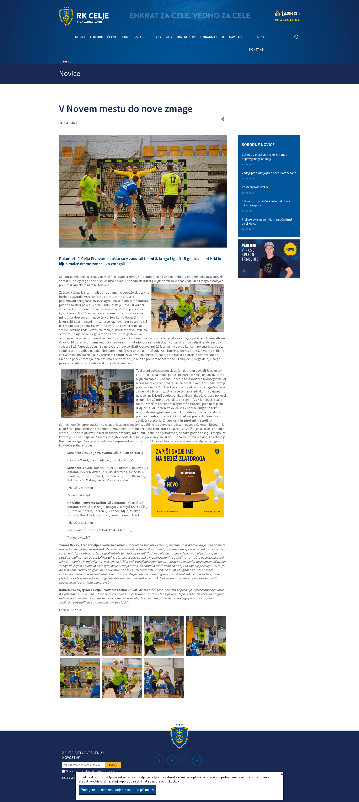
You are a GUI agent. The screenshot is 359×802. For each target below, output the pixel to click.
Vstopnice (143, 37)
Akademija (164, 37)
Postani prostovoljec (255, 187)
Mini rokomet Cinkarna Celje (201, 37)
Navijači (235, 37)
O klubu (96, 37)
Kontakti (257, 49)
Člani (111, 37)
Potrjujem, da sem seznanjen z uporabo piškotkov (117, 790)
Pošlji (113, 765)
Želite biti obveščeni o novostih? (83, 755)
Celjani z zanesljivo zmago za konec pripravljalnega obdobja (264, 157)
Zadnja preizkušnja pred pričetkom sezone (269, 173)
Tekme (125, 37)
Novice (80, 37)
